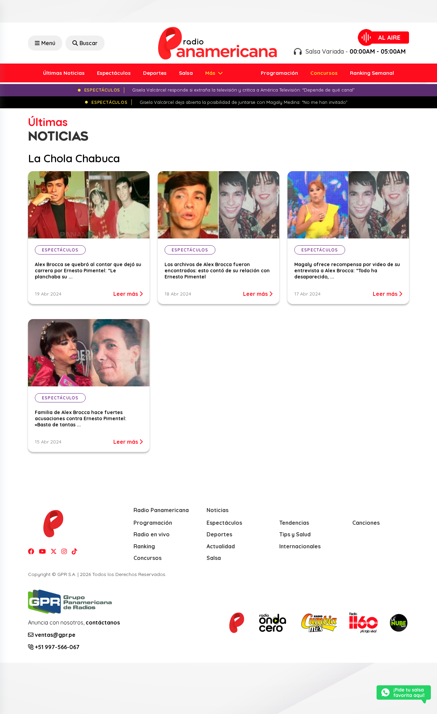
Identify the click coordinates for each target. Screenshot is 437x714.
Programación (279, 73)
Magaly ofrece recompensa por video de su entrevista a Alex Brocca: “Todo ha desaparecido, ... (347, 270)
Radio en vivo (151, 534)
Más (211, 73)
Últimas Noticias (64, 73)
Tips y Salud (295, 534)
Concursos (324, 73)
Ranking (144, 546)
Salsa (186, 73)
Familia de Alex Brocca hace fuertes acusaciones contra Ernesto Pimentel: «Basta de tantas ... (80, 418)
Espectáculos (114, 73)
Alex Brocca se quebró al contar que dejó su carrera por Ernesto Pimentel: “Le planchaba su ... (88, 270)
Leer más (126, 293)
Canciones (366, 522)
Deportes (155, 73)
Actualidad (221, 546)
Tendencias (294, 522)
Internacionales (300, 546)
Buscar (89, 43)
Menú (48, 43)
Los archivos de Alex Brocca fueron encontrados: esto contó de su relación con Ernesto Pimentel (217, 270)
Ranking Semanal (372, 73)
